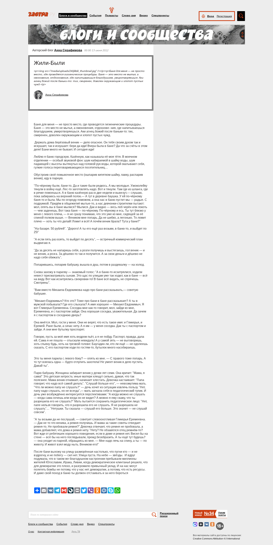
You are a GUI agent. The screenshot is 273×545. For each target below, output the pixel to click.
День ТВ (76, 531)
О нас (31, 531)
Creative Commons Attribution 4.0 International (216, 538)
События (95, 15)
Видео (143, 15)
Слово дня (129, 15)
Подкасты (111, 15)
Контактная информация (51, 531)
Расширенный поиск (169, 515)
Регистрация (224, 16)
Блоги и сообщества (73, 15)
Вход (210, 16)
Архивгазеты (222, 513)
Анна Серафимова (68, 50)
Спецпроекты (160, 15)
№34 (209, 513)
